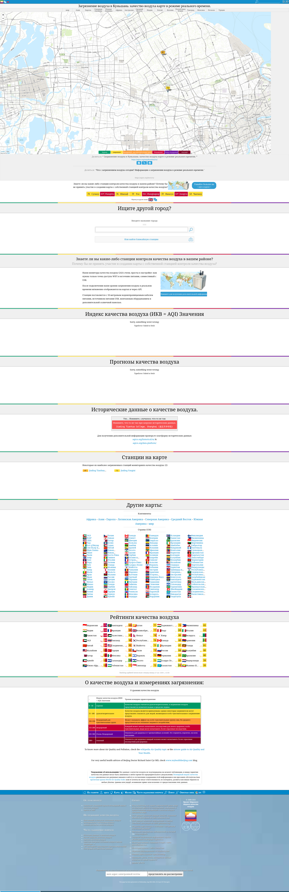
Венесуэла (173, 577)
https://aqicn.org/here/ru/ (144, 178)
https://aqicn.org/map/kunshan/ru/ (144, 159)
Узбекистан (195, 562)
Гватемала (194, 547)
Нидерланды (195, 567)
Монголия (173, 550)
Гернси (109, 594)
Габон (87, 579)
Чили (87, 555)
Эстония (152, 545)
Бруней (130, 547)
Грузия (130, 552)
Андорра (131, 596)
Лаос (87, 559)
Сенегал (131, 589)
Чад (86, 542)
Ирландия (173, 542)
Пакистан (173, 538)
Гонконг (151, 559)
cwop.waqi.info (141, 834)
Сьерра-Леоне (134, 564)
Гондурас (172, 564)
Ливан (109, 538)
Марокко (131, 572)
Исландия (173, 535)
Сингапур (152, 589)
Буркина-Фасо (155, 577)
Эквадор (152, 542)
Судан (108, 545)
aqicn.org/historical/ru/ (144, 439)
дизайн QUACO (138, 863)
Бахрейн (152, 557)
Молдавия (153, 586)
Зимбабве (173, 545)
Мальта (109, 572)
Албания (152, 567)
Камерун (152, 535)
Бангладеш (173, 579)
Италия (109, 559)
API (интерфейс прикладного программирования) (105, 846)
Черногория (195, 559)
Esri (8, 153)
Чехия (109, 535)
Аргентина (173, 581)
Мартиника (195, 542)
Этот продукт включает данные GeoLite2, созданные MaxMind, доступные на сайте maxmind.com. (154, 816)
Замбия (130, 545)
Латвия (109, 562)
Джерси (109, 589)
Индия (88, 586)
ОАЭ (87, 535)
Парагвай (152, 591)
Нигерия (131, 581)
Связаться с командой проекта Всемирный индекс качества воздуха (105, 806)
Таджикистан (196, 579)
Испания (152, 547)
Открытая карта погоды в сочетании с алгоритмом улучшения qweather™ (153, 827)
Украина (131, 579)
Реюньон (131, 591)
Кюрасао (152, 540)
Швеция (131, 540)
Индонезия (194, 540)
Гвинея (109, 557)
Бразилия (173, 540)
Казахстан (173, 591)
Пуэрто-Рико (133, 562)
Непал (88, 581)
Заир (87, 557)
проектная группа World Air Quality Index (108, 779)
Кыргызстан (195, 555)
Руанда (109, 584)
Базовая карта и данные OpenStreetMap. (148, 854)
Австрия (152, 569)
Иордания (152, 596)
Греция (109, 579)
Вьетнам (131, 574)
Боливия (152, 555)
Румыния (131, 569)
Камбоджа (153, 579)
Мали (87, 572)
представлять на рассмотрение (165, 874)
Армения (152, 572)
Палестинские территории (196, 595)
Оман (87, 552)
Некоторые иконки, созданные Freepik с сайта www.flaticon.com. (151, 843)
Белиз (108, 542)
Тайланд (131, 586)
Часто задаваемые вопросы (99, 830)
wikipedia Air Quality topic (153, 749)
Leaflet (3, 151)
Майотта (131, 567)
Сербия (130, 555)
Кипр (87, 569)
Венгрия (152, 538)
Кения (88, 591)
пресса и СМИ (89, 810)
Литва (88, 594)
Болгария (173, 555)
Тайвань (131, 584)
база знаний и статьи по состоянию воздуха (102, 820)
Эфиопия (152, 550)
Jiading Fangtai (125, 470)
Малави (109, 574)
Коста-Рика (111, 555)
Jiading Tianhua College (93, 471)
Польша (131, 542)
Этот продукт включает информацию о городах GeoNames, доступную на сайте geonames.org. (152, 822)
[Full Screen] (3, 23)
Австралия (173, 574)
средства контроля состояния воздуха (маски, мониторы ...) (103, 843)
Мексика (131, 594)
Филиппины (195, 538)
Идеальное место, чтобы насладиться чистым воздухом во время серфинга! (151, 858)
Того (87, 564)
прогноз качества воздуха (95, 839)
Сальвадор (173, 584)
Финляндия (195, 535)
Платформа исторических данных (98, 848)
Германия (152, 581)
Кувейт (109, 596)
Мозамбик (173, 559)
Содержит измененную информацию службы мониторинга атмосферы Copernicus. (151, 838)
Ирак (87, 574)
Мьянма (110, 567)
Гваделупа (173, 596)
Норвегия (173, 552)
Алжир (88, 589)
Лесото (130, 550)
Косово (109, 581)
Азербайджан (196, 577)
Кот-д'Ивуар (91, 545)
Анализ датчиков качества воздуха (98, 825)
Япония (109, 569)
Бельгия (152, 562)
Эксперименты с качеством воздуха (99, 822)
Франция (152, 552)
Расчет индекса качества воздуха (98, 837)
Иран (87, 577)
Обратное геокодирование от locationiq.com (150, 851)
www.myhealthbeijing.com (179, 760)
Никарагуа (173, 594)
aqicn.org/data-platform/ (144, 443)
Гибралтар (194, 545)
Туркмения (174, 586)
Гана (87, 567)
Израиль (152, 564)
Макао (88, 584)
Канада (130, 535)
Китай (109, 547)
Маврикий (173, 547)
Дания (88, 596)
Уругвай (131, 577)
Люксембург (195, 557)
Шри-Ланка (90, 550)
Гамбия (109, 586)
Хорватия (173, 567)
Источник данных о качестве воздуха (100, 835)
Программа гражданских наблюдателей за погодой (154, 831)
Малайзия (173, 562)
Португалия (195, 564)
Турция (109, 591)
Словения (152, 584)
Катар (109, 540)
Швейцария (174, 589)
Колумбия (173, 557)
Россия (109, 577)
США (87, 540)
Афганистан (195, 552)
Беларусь (152, 594)
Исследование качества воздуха (101, 815)
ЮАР (87, 538)
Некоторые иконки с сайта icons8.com (148, 848)
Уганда (109, 564)
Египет (130, 538)
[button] (3, 15)
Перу (87, 562)
